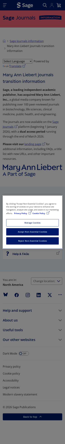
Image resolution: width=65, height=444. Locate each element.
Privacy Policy (21, 213)
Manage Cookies (32, 222)
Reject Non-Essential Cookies (32, 240)
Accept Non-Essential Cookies (32, 231)
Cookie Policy (39, 213)
